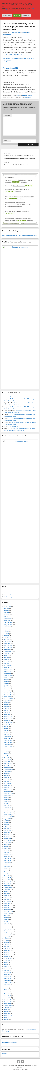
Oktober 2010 (7, 980)
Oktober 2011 (7, 956)
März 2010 (6, 994)
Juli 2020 (6, 750)
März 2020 (6, 758)
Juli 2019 (6, 773)
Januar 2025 (7, 643)
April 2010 (6, 992)
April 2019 (6, 779)
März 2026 (6, 616)
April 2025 (6, 638)
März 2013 (6, 923)
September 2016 (8, 840)
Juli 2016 (6, 844)
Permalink (28, 97)
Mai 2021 (6, 730)
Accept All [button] (17, 15)
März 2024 (6, 663)
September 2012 (8, 935)
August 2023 (7, 677)
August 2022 (7, 701)
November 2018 (8, 789)
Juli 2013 (6, 915)
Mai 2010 (6, 990)
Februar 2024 (7, 665)
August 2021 (7, 724)
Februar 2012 (7, 948)
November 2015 (8, 860)
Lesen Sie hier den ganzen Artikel (13, 54)
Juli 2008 (6, 1017)
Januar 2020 (7, 762)
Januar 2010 (7, 998)
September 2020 (8, 746)
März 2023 (6, 687)
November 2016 (8, 836)
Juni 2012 (6, 941)
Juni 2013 (6, 917)
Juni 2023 (6, 681)
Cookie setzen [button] (7, 15)
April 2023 (6, 685)
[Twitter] (22, 1061)
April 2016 (6, 850)
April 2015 (6, 874)
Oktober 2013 (7, 909)
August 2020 (7, 748)
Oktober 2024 (7, 649)
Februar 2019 (7, 783)
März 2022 (6, 710)
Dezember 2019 (8, 764)
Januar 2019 (7, 785)
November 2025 (8, 624)
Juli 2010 (6, 986)
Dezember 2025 (8, 622)
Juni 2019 (6, 775)
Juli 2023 (6, 679)
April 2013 (6, 921)
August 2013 (7, 913)
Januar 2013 (7, 927)
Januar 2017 (7, 832)
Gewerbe (24, 95)
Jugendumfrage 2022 (10, 68)
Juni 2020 (6, 752)
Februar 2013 (7, 925)
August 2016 (7, 842)
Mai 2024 (6, 659)
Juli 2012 (6, 939)
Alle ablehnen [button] (26, 15)
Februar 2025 (7, 642)
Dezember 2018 (8, 787)
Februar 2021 (7, 736)
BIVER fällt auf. (14, 426)
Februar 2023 (7, 689)
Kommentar (7, 115)
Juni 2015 (6, 870)
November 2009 (8, 1002)
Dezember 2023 (8, 669)
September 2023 (8, 675)
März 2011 (6, 970)
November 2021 (8, 718)
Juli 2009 (6, 1009)
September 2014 (8, 887)
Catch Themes (25, 1069)
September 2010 (8, 982)
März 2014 (6, 899)
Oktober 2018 (7, 791)
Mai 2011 (6, 966)
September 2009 (8, 1006)
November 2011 (8, 954)
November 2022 (8, 695)
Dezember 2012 (8, 929)
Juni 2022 (6, 704)
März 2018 (6, 805)
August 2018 (7, 795)
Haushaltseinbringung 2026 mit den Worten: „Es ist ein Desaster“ (19, 235)
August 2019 (7, 771)
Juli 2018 (6, 797)
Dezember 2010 (8, 976)
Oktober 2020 (7, 744)
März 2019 (6, 781)
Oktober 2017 (7, 815)
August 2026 (7, 606)
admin (24, 32)
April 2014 (6, 897)
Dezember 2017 (8, 811)
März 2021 (6, 734)
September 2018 (8, 793)
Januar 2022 (7, 714)
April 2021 (6, 732)
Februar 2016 (7, 854)
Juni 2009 (6, 1011)
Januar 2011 (7, 974)
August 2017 (7, 819)
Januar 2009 (7, 1013)
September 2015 (8, 864)
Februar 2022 (7, 712)
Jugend (30, 95)
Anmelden (6, 591)
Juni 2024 (6, 657)
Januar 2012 (7, 950)
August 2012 (7, 937)
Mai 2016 (6, 848)
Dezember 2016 (8, 834)
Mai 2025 (6, 636)
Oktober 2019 (7, 767)
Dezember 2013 (8, 905)
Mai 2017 (6, 825)
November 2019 (8, 765)
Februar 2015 (7, 878)
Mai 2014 (6, 895)
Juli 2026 (6, 608)
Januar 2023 (7, 691)
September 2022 (8, 699)
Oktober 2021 (7, 720)
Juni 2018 (6, 799)
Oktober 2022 (7, 697)
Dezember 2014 (8, 882)
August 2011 (7, 960)
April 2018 (6, 803)
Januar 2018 (7, 809)
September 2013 (8, 911)
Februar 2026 (7, 618)
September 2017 (8, 817)
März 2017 (6, 828)
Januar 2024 (7, 667)
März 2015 (6, 876)
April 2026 (6, 614)
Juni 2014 (6, 893)
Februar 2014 (7, 901)
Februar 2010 (7, 996)
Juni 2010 (6, 988)
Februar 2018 (7, 807)
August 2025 (7, 630)
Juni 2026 (6, 610)
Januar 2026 (7, 620)
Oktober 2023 (7, 673)
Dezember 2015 (8, 858)
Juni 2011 (6, 964)
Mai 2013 (6, 919)
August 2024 (7, 653)
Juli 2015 (6, 868)
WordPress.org (8, 597)
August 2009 (7, 1007)
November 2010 (8, 978)
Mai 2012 (6, 943)
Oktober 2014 (7, 885)
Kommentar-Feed (8, 595)
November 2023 (8, 671)
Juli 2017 (6, 821)
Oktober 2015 (7, 862)
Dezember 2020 (8, 740)
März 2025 (6, 640)
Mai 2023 (6, 683)
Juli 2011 (6, 962)
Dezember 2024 (8, 646)
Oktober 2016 (7, 838)
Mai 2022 (6, 706)
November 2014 (8, 884)
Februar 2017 (7, 830)
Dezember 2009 (8, 1000)
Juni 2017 (6, 823)
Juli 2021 (6, 726)
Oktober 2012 (7, 933)
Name (5, 140)
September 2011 (8, 958)
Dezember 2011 (8, 952)
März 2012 (6, 946)
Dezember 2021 (8, 716)
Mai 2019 (6, 777)
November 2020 (8, 742)
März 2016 (6, 852)
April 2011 (6, 968)
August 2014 (7, 889)
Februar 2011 (7, 972)
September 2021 (8, 722)
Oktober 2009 (7, 1004)
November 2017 (8, 813)
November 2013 (8, 907)
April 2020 (6, 756)
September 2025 (8, 628)
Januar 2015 (7, 880)
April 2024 (6, 661)
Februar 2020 (7, 760)
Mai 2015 (6, 872)
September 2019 (8, 769)
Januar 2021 (7, 738)
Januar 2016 (7, 856)
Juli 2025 (6, 632)
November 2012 (8, 931)
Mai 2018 (6, 801)
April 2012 (6, 945)
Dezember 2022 (8, 693)
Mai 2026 (6, 612)
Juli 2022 (6, 703)
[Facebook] (18, 1061)
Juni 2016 (6, 846)
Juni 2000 (6, 1019)
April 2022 (6, 708)
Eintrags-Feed (7, 593)
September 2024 (8, 651)
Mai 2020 (6, 754)
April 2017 (6, 826)
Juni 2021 (6, 728)
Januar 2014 (7, 903)
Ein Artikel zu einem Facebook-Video (20, 397)
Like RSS (4, 1053)
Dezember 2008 (8, 1015)
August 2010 (7, 984)
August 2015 (7, 866)
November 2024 (8, 648)
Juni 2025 (6, 634)
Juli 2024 (6, 655)
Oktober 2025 (7, 626)
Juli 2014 (6, 891)
